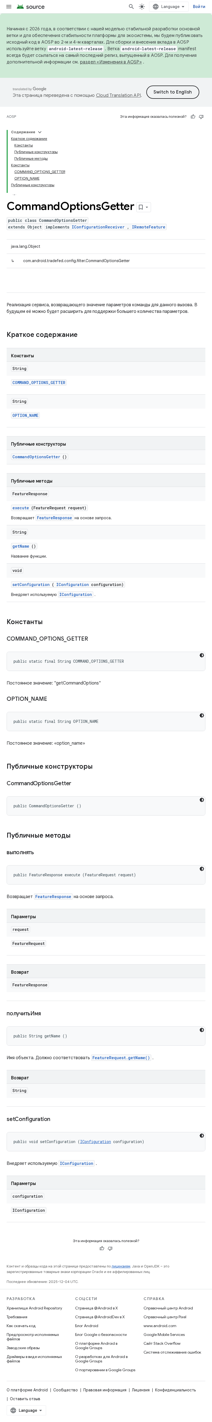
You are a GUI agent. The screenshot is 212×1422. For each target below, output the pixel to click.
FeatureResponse (54, 517)
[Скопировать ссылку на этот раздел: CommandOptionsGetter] (78, 784)
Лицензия (141, 1390)
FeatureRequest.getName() (121, 1057)
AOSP (11, 116)
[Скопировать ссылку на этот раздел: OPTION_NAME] (53, 699)
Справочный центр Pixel (165, 1316)
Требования (17, 1316)
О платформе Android (27, 1390)
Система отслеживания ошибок (172, 1352)
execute (20, 507)
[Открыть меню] (8, 6)
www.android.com (160, 1325)
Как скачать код (21, 1325)
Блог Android (86, 1325)
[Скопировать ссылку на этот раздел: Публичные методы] (77, 836)
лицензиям (121, 1266)
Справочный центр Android (168, 1308)
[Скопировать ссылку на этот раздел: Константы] (49, 622)
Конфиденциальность (175, 1390)
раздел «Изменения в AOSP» (111, 62)
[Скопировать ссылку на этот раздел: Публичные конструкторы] (99, 767)
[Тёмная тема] (201, 655)
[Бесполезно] (201, 117)
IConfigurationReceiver (98, 227)
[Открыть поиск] (131, 6)
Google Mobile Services (164, 1334)
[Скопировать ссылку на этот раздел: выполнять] (40, 853)
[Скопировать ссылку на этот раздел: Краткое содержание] (84, 335)
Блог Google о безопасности (101, 1334)
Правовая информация (104, 1390)
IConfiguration (72, 584)
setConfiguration (31, 584)
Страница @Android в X (96, 1308)
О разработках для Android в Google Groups (101, 1359)
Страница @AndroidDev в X (100, 1316)
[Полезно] (193, 117)
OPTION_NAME (25, 415)
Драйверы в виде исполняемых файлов (34, 1359)
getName (20, 546)
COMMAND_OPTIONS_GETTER (38, 382)
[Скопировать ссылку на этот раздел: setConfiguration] (57, 1119)
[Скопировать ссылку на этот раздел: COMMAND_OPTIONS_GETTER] (94, 639)
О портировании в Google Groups (105, 1369)
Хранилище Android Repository (34, 1308)
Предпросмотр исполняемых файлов (33, 1336)
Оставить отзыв (25, 1399)
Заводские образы (23, 1347)
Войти (199, 6)
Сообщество (65, 1390)
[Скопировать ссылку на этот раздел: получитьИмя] (47, 1014)
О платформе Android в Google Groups (96, 1345)
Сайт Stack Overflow (162, 1343)
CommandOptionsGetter (36, 456)
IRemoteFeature (148, 227)
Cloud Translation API (118, 95)
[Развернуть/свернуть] (39, 132)
